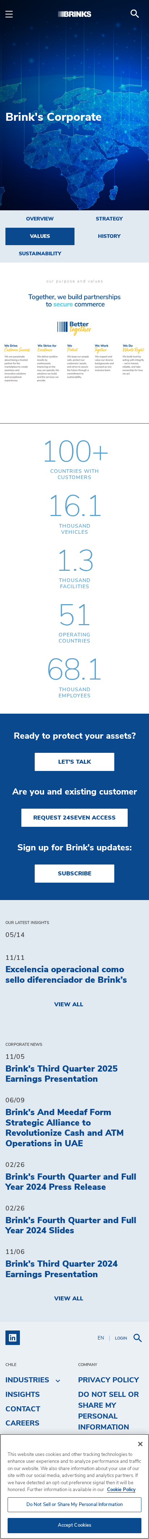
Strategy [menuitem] (109, 219)
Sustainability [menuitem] (40, 253)
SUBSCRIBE (74, 873)
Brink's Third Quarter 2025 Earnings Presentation (61, 1074)
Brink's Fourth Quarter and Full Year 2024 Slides (70, 1225)
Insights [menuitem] (22, 1394)
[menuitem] (135, 13)
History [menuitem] (109, 236)
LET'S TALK (74, 762)
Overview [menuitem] (40, 219)
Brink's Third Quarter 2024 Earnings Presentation (61, 1269)
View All (68, 1004)
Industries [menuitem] (27, 1380)
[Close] (140, 1444)
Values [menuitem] (40, 236)
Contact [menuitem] (22, 1409)
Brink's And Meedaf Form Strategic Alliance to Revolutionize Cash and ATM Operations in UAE (64, 1128)
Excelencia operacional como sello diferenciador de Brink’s (66, 975)
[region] (74, 1486)
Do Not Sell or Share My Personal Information (74, 1504)
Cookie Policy (121, 1490)
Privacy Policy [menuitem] (108, 1380)
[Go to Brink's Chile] (74, 13)
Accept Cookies (74, 1525)
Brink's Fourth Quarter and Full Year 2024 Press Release (70, 1182)
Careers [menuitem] (22, 1423)
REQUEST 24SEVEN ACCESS (74, 818)
